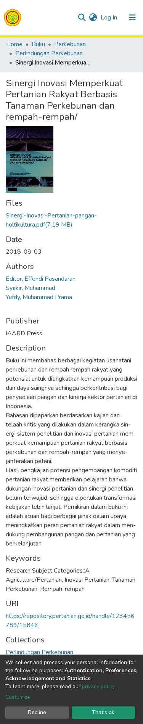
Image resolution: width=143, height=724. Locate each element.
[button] (93, 17)
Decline (37, 712)
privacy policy (98, 686)
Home (14, 44)
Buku (38, 44)
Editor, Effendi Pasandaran (41, 279)
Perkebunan (70, 44)
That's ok (103, 712)
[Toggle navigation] (132, 17)
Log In (110, 17)
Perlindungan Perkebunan (49, 53)
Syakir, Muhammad (30, 288)
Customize (17, 697)
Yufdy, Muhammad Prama (39, 297)
